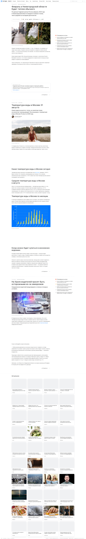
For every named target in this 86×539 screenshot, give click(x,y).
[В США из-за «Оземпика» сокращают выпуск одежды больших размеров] (50, 465)
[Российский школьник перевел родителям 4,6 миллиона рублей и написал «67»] (19, 433)
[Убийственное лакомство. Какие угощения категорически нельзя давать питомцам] (19, 449)
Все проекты (12, 538)
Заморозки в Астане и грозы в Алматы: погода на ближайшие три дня (64, 46)
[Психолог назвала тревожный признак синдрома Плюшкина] (50, 418)
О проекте (47, 538)
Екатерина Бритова (18, 116)
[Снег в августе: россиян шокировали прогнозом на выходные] (66, 418)
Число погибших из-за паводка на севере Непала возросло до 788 (65, 38)
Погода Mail (20, 102)
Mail (1, 538)
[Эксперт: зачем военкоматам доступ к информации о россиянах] (19, 418)
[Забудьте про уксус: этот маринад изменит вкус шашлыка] (35, 402)
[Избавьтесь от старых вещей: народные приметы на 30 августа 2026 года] (19, 402)
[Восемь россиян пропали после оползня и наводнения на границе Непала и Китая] (35, 481)
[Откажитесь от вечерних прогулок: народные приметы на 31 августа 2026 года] (66, 465)
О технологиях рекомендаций (63, 538)
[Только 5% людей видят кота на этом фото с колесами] (66, 386)
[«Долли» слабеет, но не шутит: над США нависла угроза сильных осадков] (35, 513)
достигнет (37, 172)
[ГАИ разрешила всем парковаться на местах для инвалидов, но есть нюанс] (19, 465)
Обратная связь (71, 538)
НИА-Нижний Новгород (22, 4)
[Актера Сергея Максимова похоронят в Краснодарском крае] (50, 449)
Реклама (8, 538)
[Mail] (1, 1)
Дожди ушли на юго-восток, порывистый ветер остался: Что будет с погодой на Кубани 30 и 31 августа (64, 49)
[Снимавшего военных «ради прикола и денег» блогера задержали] (50, 433)
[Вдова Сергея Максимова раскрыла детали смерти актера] (35, 529)
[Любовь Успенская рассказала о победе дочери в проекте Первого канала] (50, 481)
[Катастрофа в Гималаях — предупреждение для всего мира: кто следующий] (19, 386)
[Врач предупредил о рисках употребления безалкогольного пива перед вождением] (50, 513)
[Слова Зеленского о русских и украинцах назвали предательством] (66, 481)
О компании (4, 538)
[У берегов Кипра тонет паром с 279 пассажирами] (35, 418)
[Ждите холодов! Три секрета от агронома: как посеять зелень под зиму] (50, 497)
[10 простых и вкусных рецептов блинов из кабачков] (50, 402)
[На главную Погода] (4, 1)
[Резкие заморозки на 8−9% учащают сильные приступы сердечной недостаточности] (66, 529)
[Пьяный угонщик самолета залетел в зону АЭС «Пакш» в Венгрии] (35, 386)
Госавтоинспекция (44, 322)
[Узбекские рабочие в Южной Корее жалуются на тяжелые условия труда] (19, 481)
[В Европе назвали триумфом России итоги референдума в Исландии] (66, 449)
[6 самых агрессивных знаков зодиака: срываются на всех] (50, 529)
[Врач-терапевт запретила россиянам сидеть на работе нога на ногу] (66, 513)
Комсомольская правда (20, 279)
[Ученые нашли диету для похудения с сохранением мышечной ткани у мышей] (19, 513)
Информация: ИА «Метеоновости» (79, 538)
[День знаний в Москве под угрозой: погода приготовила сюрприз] (66, 402)
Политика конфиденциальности (54, 538)
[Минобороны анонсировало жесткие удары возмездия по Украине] (66, 433)
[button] (31, 33)
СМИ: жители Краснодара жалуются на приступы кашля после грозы (64, 43)
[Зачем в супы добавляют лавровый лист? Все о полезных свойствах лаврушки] (35, 433)
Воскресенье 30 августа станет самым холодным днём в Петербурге (64, 41)
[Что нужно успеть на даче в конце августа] (19, 529)
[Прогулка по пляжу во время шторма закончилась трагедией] (19, 497)
